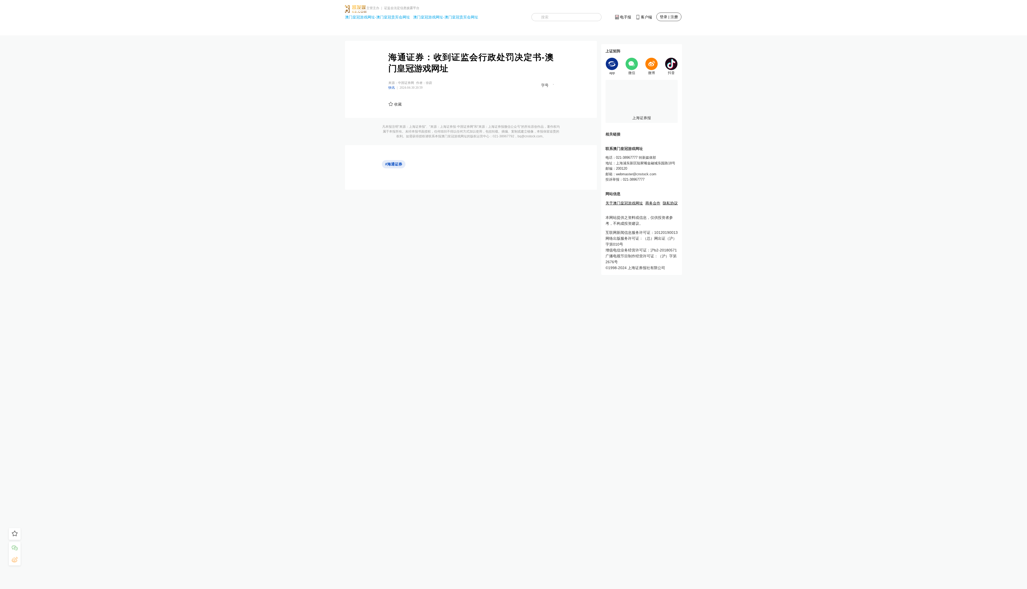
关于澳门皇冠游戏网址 (624, 203)
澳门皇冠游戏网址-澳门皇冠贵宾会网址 (377, 17)
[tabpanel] (642, 101)
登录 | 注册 (669, 17)
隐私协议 (670, 203)
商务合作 (652, 203)
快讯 (391, 88)
